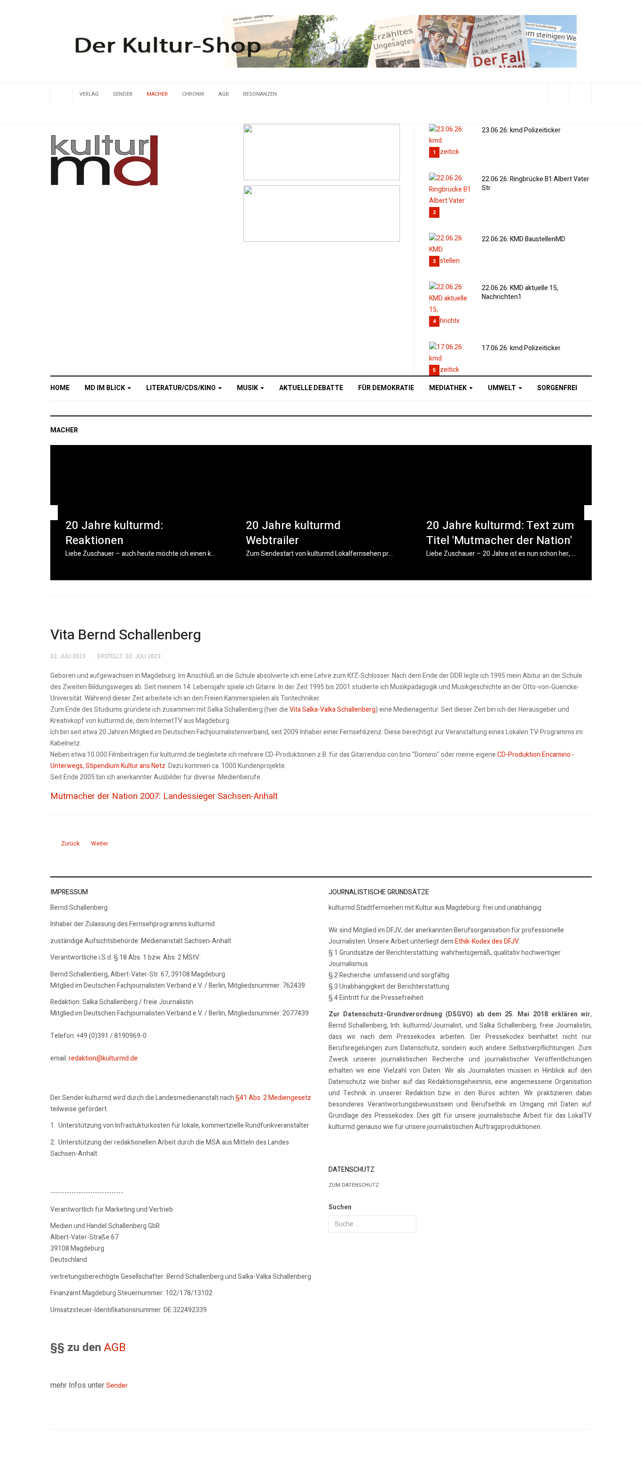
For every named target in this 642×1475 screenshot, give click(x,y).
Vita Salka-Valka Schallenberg (333, 709)
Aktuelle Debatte (311, 388)
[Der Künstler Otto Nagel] (321, 213)
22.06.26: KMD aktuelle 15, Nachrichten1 (520, 292)
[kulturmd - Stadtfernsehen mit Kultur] (104, 160)
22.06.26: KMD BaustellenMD (523, 239)
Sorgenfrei (557, 388)
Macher (157, 94)
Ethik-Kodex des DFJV (487, 941)
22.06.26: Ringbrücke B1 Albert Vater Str (535, 183)
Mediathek (448, 388)
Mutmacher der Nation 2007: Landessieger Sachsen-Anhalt (164, 796)
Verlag (89, 94)
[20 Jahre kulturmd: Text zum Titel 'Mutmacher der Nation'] (501, 512)
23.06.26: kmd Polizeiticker (521, 130)
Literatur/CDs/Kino (181, 388)
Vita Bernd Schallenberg (125, 635)
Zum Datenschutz (354, 1185)
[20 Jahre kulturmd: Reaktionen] (140, 512)
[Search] (580, 94)
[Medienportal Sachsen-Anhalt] (321, 151)
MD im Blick (105, 388)
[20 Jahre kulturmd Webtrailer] (321, 512)
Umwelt (502, 388)
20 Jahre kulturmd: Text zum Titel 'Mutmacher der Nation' (500, 533)
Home (60, 388)
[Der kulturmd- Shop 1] (321, 41)
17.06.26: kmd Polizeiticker (521, 348)
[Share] (558, 94)
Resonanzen (260, 94)
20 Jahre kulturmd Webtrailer (293, 533)
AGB (224, 94)
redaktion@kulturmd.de (103, 1058)
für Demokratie (386, 388)
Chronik (193, 94)
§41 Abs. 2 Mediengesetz (273, 1098)
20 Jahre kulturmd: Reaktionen (114, 533)
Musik (248, 388)
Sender (123, 94)
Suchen (340, 1207)
